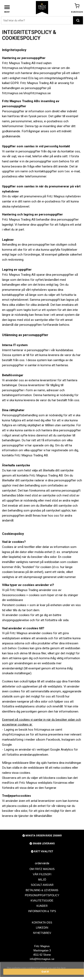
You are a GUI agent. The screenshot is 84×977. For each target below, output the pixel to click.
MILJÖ (42, 879)
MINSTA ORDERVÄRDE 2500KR (43, 835)
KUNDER (42, 905)
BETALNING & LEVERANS (42, 890)
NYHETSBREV (42, 932)
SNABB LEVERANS (43, 843)
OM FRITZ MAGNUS (42, 869)
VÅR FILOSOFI (42, 874)
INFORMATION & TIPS (42, 911)
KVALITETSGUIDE (42, 900)
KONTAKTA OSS (42, 922)
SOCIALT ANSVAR (42, 884)
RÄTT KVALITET (43, 851)
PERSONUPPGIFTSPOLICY (42, 895)
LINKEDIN (42, 927)
